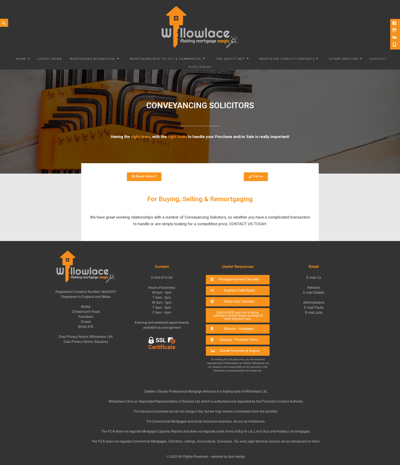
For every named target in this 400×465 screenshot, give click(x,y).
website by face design (228, 456)
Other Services (344, 58)
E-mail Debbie (313, 292)
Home (21, 58)
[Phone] (394, 44)
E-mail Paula (313, 307)
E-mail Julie (313, 312)
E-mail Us (313, 277)
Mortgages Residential (93, 58)
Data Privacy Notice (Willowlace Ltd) (86, 336)
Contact (378, 58)
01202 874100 (200, 66)
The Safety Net (230, 58)
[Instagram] (394, 30)
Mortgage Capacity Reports (287, 58)
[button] (238, 279)
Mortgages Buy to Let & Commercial (165, 58)
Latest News (49, 58)
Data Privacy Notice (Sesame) (86, 341)
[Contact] (394, 37)
